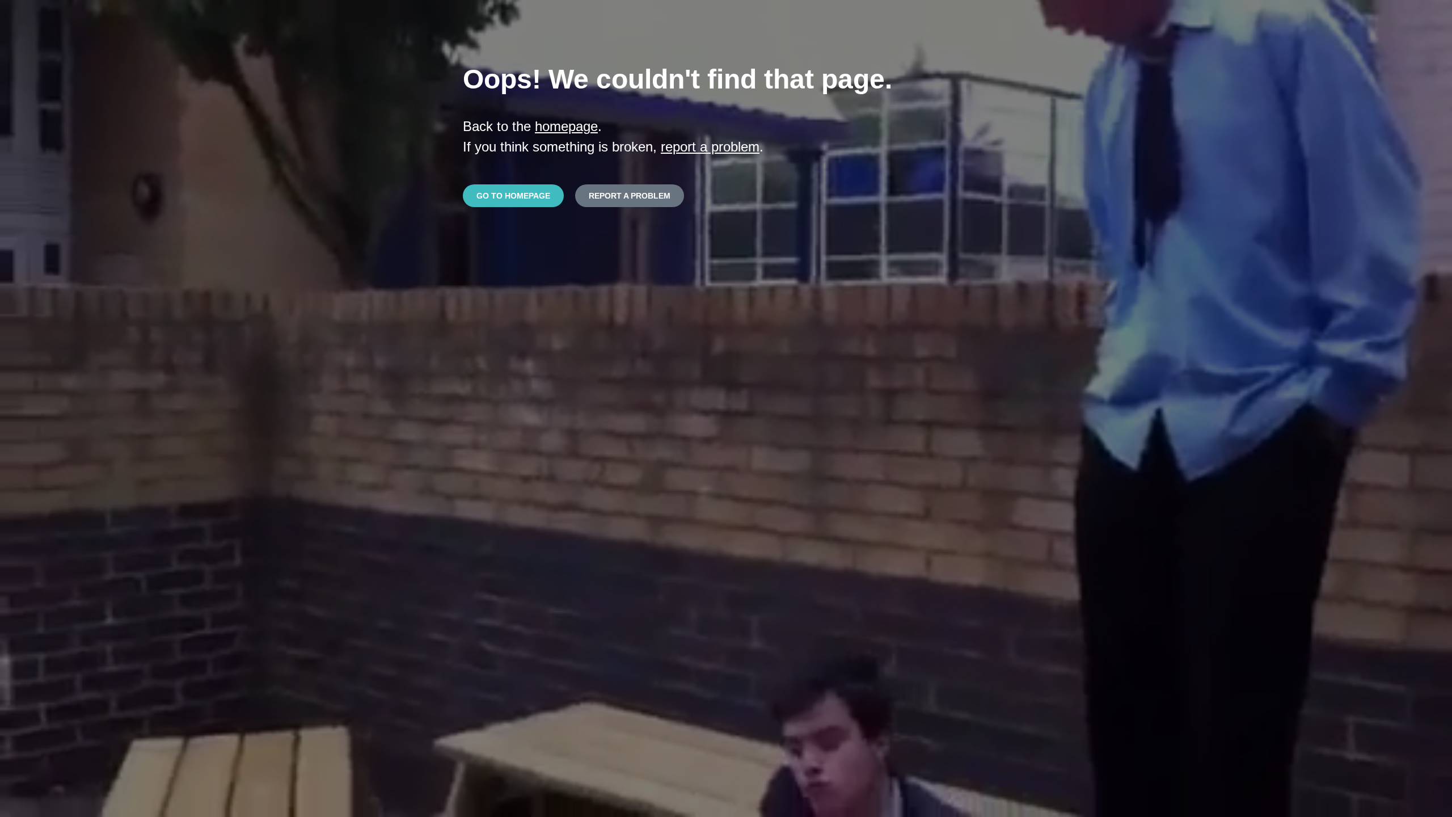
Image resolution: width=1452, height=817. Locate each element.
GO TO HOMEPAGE (513, 195)
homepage (566, 126)
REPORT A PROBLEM (629, 195)
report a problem (710, 146)
